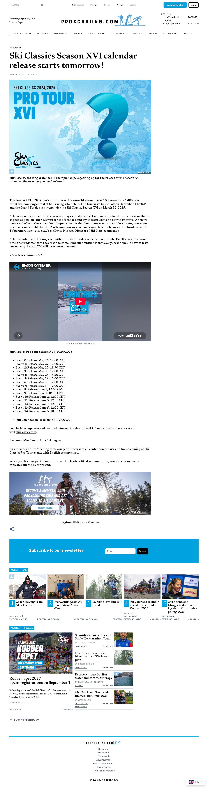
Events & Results (119, 33)
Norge (120, 5)
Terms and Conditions (104, 770)
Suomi (107, 5)
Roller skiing (81, 704)
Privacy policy (104, 767)
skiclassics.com (26, 432)
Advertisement (103, 760)
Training (153, 33)
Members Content (22, 33)
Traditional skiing (18, 619)
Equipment (138, 33)
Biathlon (78, 33)
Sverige (93, 5)
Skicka (142, 551)
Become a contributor (104, 763)
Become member (175, 5)
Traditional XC (61, 33)
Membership (104, 756)
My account (104, 752)
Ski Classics (42, 33)
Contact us (103, 749)
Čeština (133, 5)
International (78, 5)
